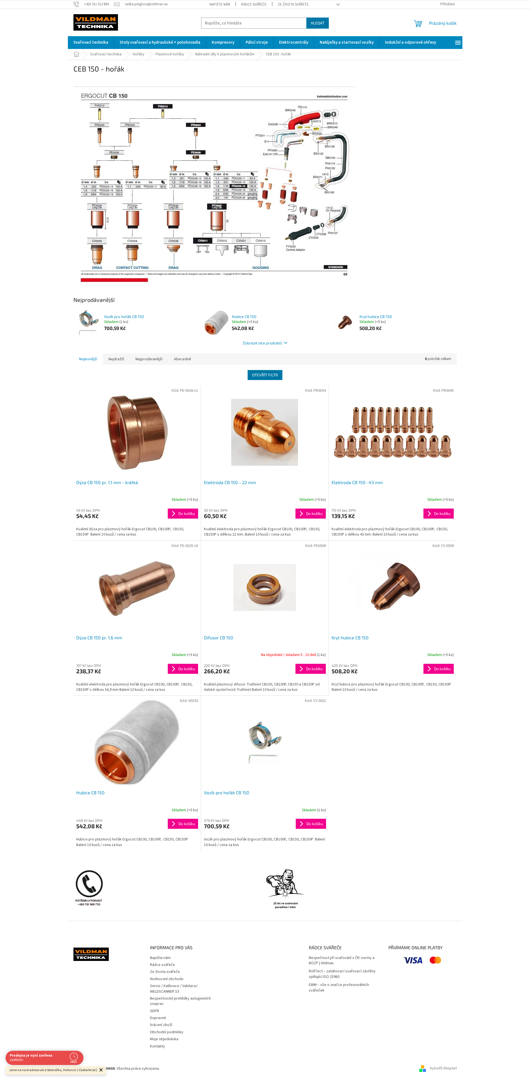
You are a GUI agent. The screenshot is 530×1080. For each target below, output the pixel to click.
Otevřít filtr (265, 375)
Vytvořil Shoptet (443, 1068)
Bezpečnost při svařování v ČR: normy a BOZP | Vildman (341, 960)
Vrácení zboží (161, 1025)
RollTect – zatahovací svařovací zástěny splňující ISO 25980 (342, 974)
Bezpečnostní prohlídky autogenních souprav (180, 1001)
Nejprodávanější (148, 359)
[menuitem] (91, 42)
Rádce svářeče (254, 4)
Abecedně (182, 359)
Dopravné (158, 1018)
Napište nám (219, 4)
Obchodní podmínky (166, 1032)
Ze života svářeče (293, 4)
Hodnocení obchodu (166, 979)
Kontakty (157, 1046)
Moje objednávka (164, 1039)
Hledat (317, 23)
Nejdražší (116, 359)
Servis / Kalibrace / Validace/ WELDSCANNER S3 (174, 988)
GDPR (154, 1011)
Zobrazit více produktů (262, 343)
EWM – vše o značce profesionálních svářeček (339, 987)
